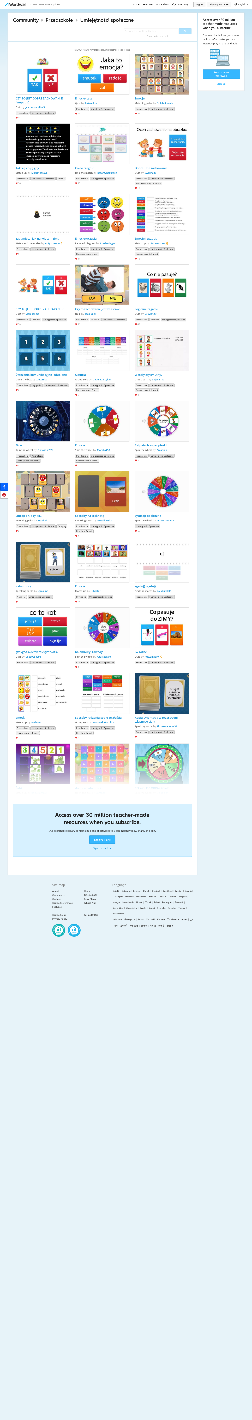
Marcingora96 (39, 172)
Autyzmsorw (52, 243)
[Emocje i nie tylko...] (43, 491)
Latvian (162, 896)
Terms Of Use (91, 914)
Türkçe (181, 907)
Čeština (137, 890)
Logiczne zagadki (146, 309)
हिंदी (116, 925)
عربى (191, 919)
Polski (157, 902)
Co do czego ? (84, 168)
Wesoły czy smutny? (148, 375)
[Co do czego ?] (102, 143)
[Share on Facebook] (4, 487)
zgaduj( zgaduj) (145, 586)
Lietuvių (173, 896)
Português (167, 902)
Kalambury (23, 586)
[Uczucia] (102, 350)
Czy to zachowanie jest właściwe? (98, 309)
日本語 (153, 925)
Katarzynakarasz (107, 172)
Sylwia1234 (151, 313)
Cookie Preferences (62, 902)
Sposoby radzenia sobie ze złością (98, 718)
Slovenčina (118, 907)
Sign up (221, 83)
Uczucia (80, 375)
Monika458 (103, 450)
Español (189, 890)
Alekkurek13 (164, 591)
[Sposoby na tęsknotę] (102, 491)
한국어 (144, 925)
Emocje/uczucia (86, 238)
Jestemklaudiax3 (35, 107)
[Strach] (43, 421)
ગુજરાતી (123, 925)
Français (119, 896)
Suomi (152, 907)
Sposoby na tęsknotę (89, 516)
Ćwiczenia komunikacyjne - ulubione (42, 375)
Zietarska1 (42, 379)
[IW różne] (162, 627)
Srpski (143, 907)
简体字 (161, 925)
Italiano (152, 896)
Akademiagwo (108, 243)
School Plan (90, 902)
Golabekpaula (165, 103)
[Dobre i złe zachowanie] (162, 143)
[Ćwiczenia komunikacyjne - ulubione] (43, 350)
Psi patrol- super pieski (151, 445)
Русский (150, 919)
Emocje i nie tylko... (29, 516)
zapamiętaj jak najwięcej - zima (37, 238)
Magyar (183, 896)
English (178, 890)
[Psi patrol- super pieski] (162, 421)
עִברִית (184, 919)
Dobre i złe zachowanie (151, 168)
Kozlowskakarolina (104, 722)
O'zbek (148, 902)
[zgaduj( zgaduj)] (162, 562)
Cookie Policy (59, 914)
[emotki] (43, 693)
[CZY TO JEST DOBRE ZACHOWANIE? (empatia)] (43, 74)
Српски (161, 919)
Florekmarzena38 (167, 726)
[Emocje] (162, 74)
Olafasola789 (45, 450)
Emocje (140, 98)
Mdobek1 (43, 520)
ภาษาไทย (134, 925)
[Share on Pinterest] (4, 495)
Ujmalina (43, 591)
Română (179, 902)
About (55, 891)
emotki (21, 718)
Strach (20, 445)
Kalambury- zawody (89, 652)
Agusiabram (104, 656)
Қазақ (141, 919)
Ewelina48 (150, 172)
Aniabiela (162, 450)
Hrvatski (129, 896)
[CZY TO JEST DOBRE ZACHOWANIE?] (43, 284)
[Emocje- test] (102, 74)
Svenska (161, 907)
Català (116, 890)
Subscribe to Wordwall (221, 74)
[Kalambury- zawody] (102, 627)
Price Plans (162, 4)
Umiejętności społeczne (107, 20)
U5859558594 (33, 656)
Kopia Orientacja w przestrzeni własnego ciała (156, 719)
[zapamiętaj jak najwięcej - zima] (43, 214)
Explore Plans (102, 839)
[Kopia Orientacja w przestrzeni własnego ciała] (162, 693)
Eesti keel (167, 890)
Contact (56, 898)
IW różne (141, 652)
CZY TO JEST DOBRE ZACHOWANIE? (39, 309)
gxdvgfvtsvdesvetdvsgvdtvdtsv (37, 652)
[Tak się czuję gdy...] (43, 143)
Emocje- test (83, 98)
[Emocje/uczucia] (102, 214)
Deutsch (156, 890)
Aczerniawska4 (165, 520)
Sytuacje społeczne (148, 516)
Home (136, 4)
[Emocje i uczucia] (162, 214)
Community (181, 4)
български (129, 919)
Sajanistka (158, 379)
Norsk (139, 902)
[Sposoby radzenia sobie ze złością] (102, 693)
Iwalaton (36, 722)
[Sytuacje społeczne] (162, 491)
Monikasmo (32, 313)
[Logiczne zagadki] (162, 284)
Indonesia (141, 896)
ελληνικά (117, 919)
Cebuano (126, 890)
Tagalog (172, 907)
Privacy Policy (59, 918)
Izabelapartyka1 (102, 379)
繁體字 (170, 925)
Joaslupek (90, 313)
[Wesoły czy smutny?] (162, 350)
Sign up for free (102, 848)
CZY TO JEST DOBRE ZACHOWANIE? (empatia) (40, 100)
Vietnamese (118, 913)
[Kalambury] (43, 562)
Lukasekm (91, 103)
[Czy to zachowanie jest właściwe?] (102, 284)
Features (148, 4)
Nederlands (128, 902)
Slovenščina (131, 907)
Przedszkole (59, 20)
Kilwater (95, 591)
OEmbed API (90, 895)
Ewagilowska (104, 520)
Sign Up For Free (219, 4)
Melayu (116, 902)
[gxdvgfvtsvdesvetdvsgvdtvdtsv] (43, 627)
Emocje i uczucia (146, 238)
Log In (199, 4)
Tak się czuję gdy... (28, 168)
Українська (173, 919)
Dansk (146, 890)
